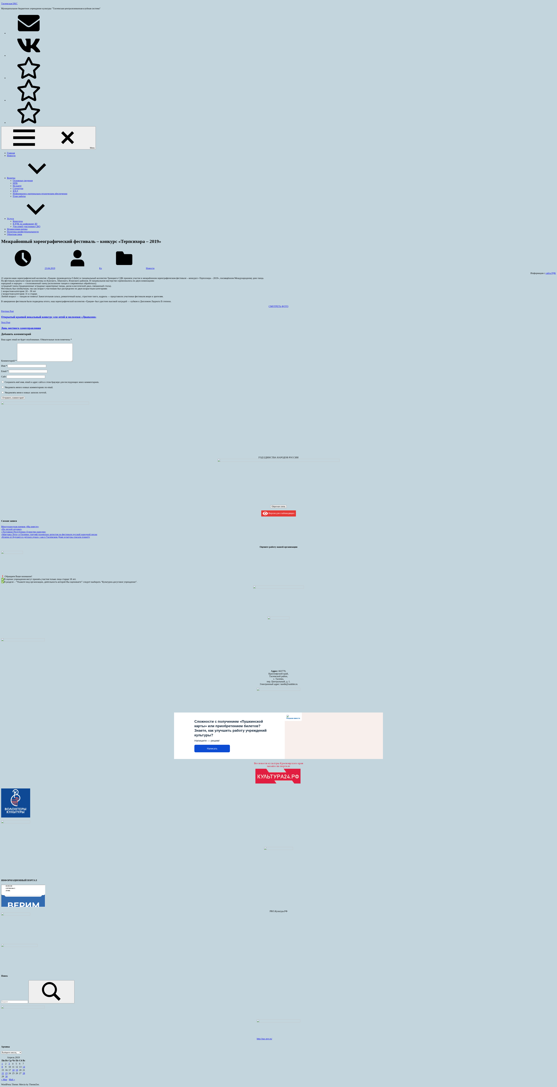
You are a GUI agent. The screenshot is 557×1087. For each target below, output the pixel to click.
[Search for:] (15, 1001)
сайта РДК (551, 273)
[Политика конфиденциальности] (28, 100)
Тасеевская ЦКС (9, 3)
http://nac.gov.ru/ (264, 1038)
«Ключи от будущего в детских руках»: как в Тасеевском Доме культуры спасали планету (45, 537)
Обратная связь (14, 234)
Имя (4, 366)
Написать (212, 748)
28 (24, 1073)
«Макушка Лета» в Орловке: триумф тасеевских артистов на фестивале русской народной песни (49, 534)
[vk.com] (28, 55)
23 (6, 1073)
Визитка (11, 178)
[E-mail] (28, 33)
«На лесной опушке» (11, 529)
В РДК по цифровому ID (25, 224)
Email (4, 371)
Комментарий (9, 361)
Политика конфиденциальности (23, 231)
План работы (19, 196)
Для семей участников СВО (26, 226)
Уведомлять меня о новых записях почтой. (26, 392)
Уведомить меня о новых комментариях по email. (29, 387)
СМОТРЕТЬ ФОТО (278, 306)
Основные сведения (23, 180)
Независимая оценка (17, 229)
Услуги (10, 218)
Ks (100, 268)
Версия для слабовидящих (281, 513)
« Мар (4, 1079)
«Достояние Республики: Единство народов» (23, 532)
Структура (18, 188)
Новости (11, 155)
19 (17, 1070)
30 (6, 1076)
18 (13, 1070)
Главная (11, 153)
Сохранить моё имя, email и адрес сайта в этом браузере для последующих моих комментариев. (52, 382)
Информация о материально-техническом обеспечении (40, 193)
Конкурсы (18, 221)
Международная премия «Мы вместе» (20, 526)
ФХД (15, 191)
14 (24, 1067)
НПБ (15, 183)
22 (3, 1073)
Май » (12, 1079)
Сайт (3, 376)
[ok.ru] (28, 78)
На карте (17, 186)
